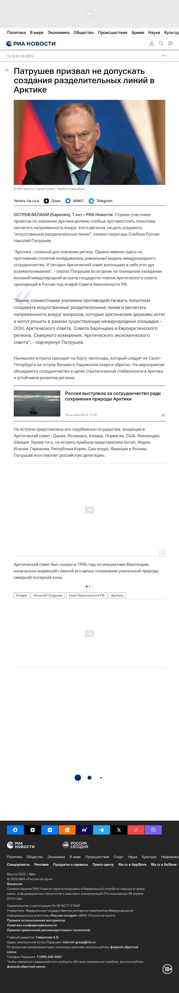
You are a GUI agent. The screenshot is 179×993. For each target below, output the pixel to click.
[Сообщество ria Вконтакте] (49, 830)
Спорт (118, 857)
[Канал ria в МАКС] (15, 830)
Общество (35, 857)
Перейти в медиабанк (71, 188)
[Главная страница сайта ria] (30, 43)
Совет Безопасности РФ (87, 595)
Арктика (117, 595)
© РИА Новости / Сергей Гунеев (34, 188)
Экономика (56, 857)
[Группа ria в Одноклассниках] (67, 830)
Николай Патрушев (47, 595)
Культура (149, 857)
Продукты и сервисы (70, 864)
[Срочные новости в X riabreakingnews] (136, 830)
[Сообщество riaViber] (153, 830)
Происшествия (97, 857)
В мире (21, 595)
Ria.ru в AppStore (132, 864)
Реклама (41, 864)
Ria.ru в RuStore (164, 864)
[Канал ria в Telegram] (101, 830)
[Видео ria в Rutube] (84, 830)
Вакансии (14, 884)
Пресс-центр (103, 864)
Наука (132, 857)
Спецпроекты (18, 864)
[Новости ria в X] (118, 830)
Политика (14, 857)
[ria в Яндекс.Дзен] (32, 830)
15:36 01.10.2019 (20, 56)
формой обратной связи (26, 966)
